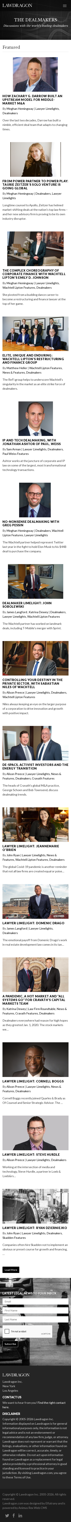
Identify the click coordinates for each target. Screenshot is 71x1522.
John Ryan (13, 855)
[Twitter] (7, 1516)
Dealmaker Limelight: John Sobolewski (27, 605)
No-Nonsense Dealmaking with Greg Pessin (30, 523)
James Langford (16, 612)
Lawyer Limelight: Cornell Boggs (33, 1081)
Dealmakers (10, 113)
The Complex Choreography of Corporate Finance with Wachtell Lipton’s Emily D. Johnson (34, 274)
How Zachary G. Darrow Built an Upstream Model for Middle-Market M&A (32, 99)
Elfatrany (51, 1503)
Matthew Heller (16, 368)
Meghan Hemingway (19, 108)
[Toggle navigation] (65, 5)
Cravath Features (43, 778)
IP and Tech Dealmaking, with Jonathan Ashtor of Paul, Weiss (31, 442)
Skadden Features (14, 1237)
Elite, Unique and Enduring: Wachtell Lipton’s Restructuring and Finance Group (33, 359)
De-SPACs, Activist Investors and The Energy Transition (35, 766)
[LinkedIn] (20, 1516)
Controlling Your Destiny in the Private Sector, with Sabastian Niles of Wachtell (32, 683)
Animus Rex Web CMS (32, 1508)
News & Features (13, 372)
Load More (11, 1269)
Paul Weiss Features (15, 453)
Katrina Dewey (38, 612)
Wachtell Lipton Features (18, 287)
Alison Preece (15, 692)
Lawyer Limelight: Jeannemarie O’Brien (30, 848)
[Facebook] (14, 1516)
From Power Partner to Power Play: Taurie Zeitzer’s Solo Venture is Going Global (35, 184)
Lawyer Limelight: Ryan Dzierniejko (34, 1228)
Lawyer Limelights (47, 108)
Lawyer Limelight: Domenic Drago (33, 923)
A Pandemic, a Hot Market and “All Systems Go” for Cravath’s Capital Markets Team (33, 999)
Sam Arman (13, 449)
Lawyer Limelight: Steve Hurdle (31, 1154)
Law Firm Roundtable (41, 1009)
